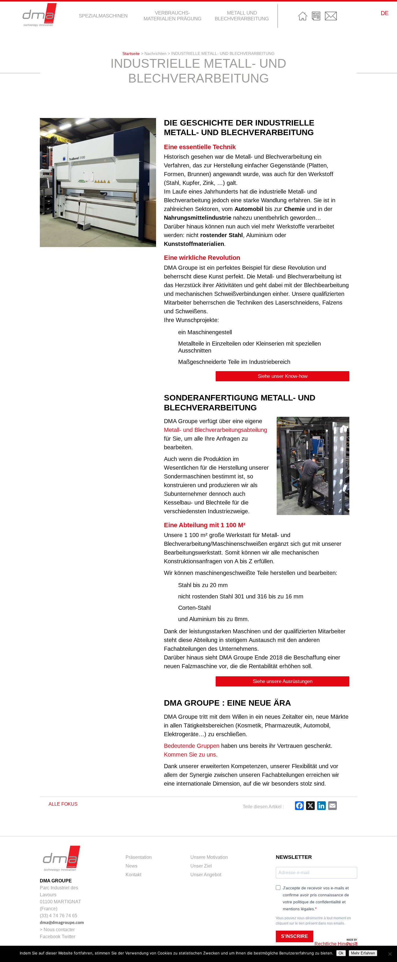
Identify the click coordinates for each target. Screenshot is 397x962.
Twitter (68, 936)
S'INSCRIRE (294, 936)
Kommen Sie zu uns (190, 754)
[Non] (390, 954)
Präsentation (139, 857)
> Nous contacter (57, 929)
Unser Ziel (201, 865)
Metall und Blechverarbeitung (242, 16)
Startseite (302, 16)
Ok (341, 953)
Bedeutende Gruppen (191, 746)
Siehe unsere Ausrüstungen (282, 681)
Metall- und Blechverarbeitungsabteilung (215, 430)
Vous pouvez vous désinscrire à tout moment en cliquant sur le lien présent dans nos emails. (313, 920)
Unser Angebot (205, 874)
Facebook (50, 936)
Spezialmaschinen (103, 16)
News (316, 16)
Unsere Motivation (209, 857)
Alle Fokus (63, 804)
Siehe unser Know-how (282, 376)
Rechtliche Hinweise (335, 943)
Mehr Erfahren (363, 953)
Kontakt (331, 16)
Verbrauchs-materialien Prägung (172, 16)
